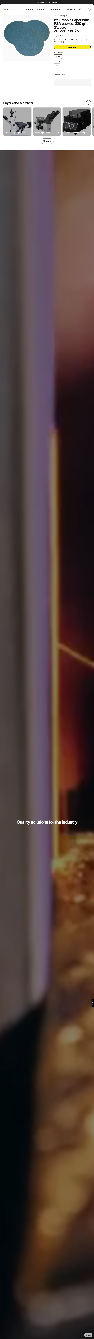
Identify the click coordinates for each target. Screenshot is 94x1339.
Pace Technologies (60, 16)
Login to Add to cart (61, 36)
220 (57, 65)
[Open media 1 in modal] (26, 38)
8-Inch (58, 56)
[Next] (88, 102)
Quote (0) (93, 1003)
